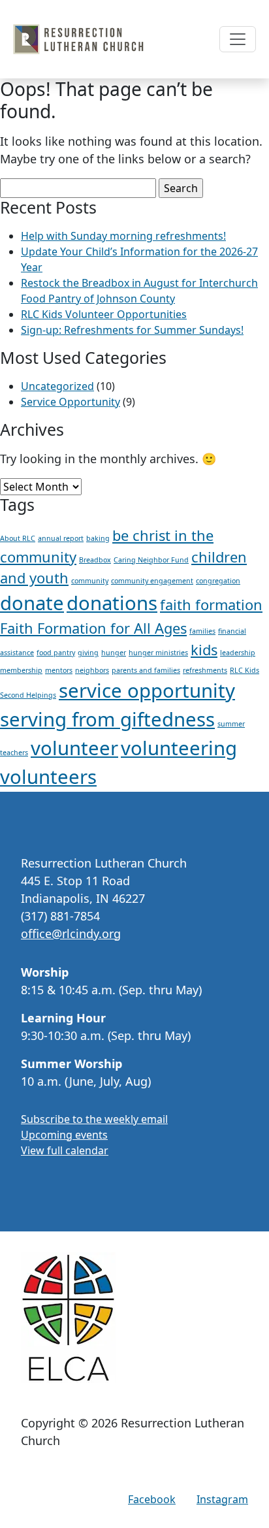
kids (204, 649)
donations (112, 603)
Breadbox (95, 559)
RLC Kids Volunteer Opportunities (104, 314)
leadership (237, 652)
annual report (61, 538)
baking (98, 538)
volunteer (74, 748)
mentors (58, 670)
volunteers (48, 777)
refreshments (205, 670)
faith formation (211, 604)
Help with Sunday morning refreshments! (123, 236)
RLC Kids (244, 670)
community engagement (152, 580)
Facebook (152, 1499)
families (202, 631)
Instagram (222, 1499)
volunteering (179, 748)
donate (32, 603)
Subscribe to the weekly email (94, 1119)
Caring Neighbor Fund (151, 559)
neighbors (92, 670)
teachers (14, 752)
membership (21, 670)
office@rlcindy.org (71, 933)
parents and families (146, 670)
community (89, 580)
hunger (113, 652)
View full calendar (64, 1150)
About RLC (17, 538)
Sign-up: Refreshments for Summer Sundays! (132, 330)
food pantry (56, 652)
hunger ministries (158, 652)
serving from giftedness (107, 719)
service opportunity (147, 690)
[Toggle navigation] (237, 39)
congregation (218, 580)
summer (231, 723)
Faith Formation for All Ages (93, 628)
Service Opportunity (70, 402)
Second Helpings (28, 695)
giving (88, 652)
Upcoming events (64, 1135)
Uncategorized (57, 386)
